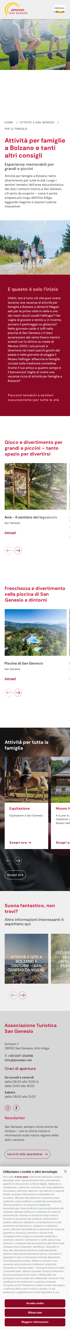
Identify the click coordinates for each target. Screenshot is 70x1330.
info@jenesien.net (18, 1060)
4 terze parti (21, 1177)
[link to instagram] (8, 1108)
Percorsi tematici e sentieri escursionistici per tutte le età (33, 397)
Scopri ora (18, 843)
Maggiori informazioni (35, 1321)
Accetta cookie (35, 1303)
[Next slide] (18, 550)
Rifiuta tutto (35, 1312)
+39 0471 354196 (20, 1056)
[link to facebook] (16, 1108)
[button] (65, 1171)
